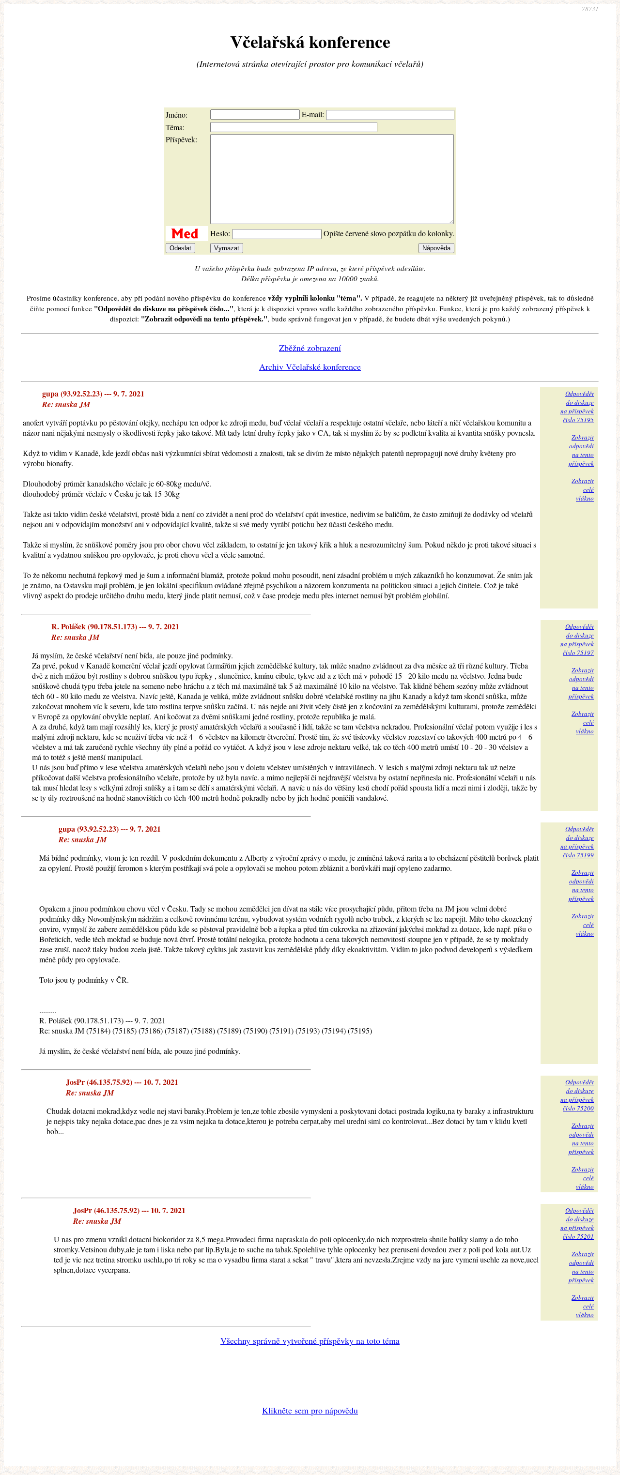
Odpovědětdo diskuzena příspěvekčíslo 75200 (577, 1095)
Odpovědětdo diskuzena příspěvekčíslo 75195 (577, 406)
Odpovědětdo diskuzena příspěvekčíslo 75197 (577, 639)
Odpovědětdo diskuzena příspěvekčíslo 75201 (577, 1223)
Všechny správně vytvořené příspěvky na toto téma (310, 1340)
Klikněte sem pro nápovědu (310, 1410)
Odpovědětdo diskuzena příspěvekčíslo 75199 (577, 841)
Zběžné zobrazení (310, 347)
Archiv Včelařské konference (310, 366)
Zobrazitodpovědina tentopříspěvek (581, 450)
